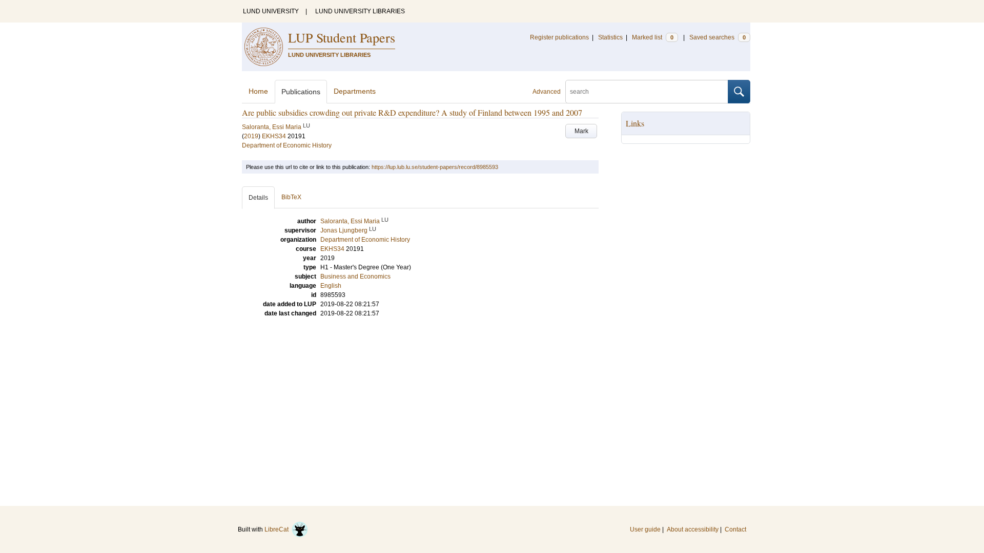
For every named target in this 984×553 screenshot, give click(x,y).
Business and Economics (355, 276)
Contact (735, 529)
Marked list (652, 37)
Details (258, 197)
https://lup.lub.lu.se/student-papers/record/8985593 (435, 167)
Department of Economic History (287, 145)
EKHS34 (274, 136)
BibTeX (291, 197)
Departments (355, 91)
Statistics (610, 37)
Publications (300, 92)
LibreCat (278, 529)
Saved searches (717, 37)
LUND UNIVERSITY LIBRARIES (360, 11)
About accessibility (693, 529)
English (330, 285)
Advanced (546, 91)
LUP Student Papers (341, 37)
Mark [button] (581, 131)
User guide (645, 529)
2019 (251, 136)
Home (258, 91)
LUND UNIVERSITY (271, 11)
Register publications (559, 37)
